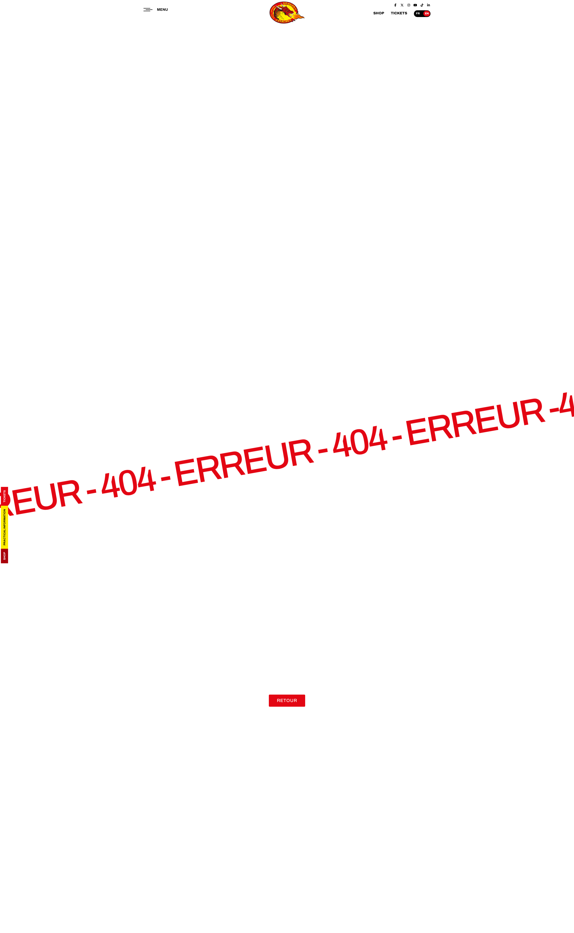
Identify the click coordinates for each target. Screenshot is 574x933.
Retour (287, 700)
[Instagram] (409, 5)
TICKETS (399, 13)
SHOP (378, 13)
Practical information (4, 527)
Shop (4, 556)
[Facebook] (396, 5)
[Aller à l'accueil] (287, 24)
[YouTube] (415, 5)
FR (418, 13)
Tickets (4, 496)
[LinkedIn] (429, 5)
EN (427, 13)
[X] (402, 5)
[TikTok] (422, 5)
